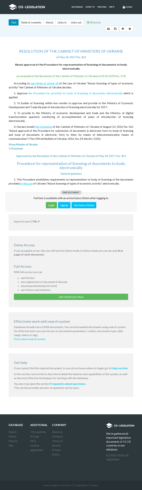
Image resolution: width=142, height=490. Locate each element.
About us (57, 431)
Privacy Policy (56, 452)
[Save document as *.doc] (115, 29)
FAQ (33, 440)
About (49, 22)
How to (90, 7)
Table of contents (31, 22)
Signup (64, 205)
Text (13, 22)
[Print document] (108, 29)
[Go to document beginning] (122, 29)
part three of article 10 (45, 83)
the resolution (43, 126)
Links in (62, 22)
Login (127, 7)
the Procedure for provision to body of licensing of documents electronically (75, 93)
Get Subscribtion (84, 205)
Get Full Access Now (71, 296)
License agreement (36, 447)
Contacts (57, 436)
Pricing (101, 7)
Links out (76, 22)
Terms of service (57, 443)
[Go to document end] (129, 29)
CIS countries (38, 431)
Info (111, 7)
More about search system (30, 339)
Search (13, 431)
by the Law (26, 183)
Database (77, 7)
